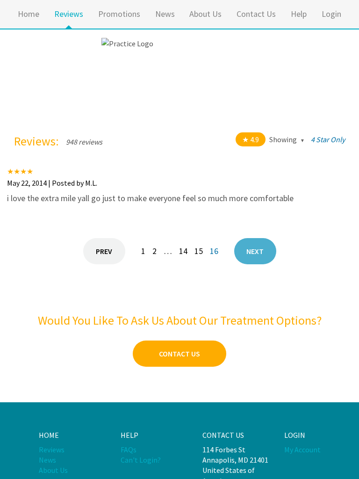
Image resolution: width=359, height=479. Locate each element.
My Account (302, 449)
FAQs (128, 449)
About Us (205, 13)
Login (331, 13)
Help (299, 13)
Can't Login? (141, 459)
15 (198, 251)
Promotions (119, 13)
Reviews (68, 13)
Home (28, 13)
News (165, 13)
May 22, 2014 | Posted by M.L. (52, 183)
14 (183, 251)
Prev (104, 251)
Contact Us (256, 13)
